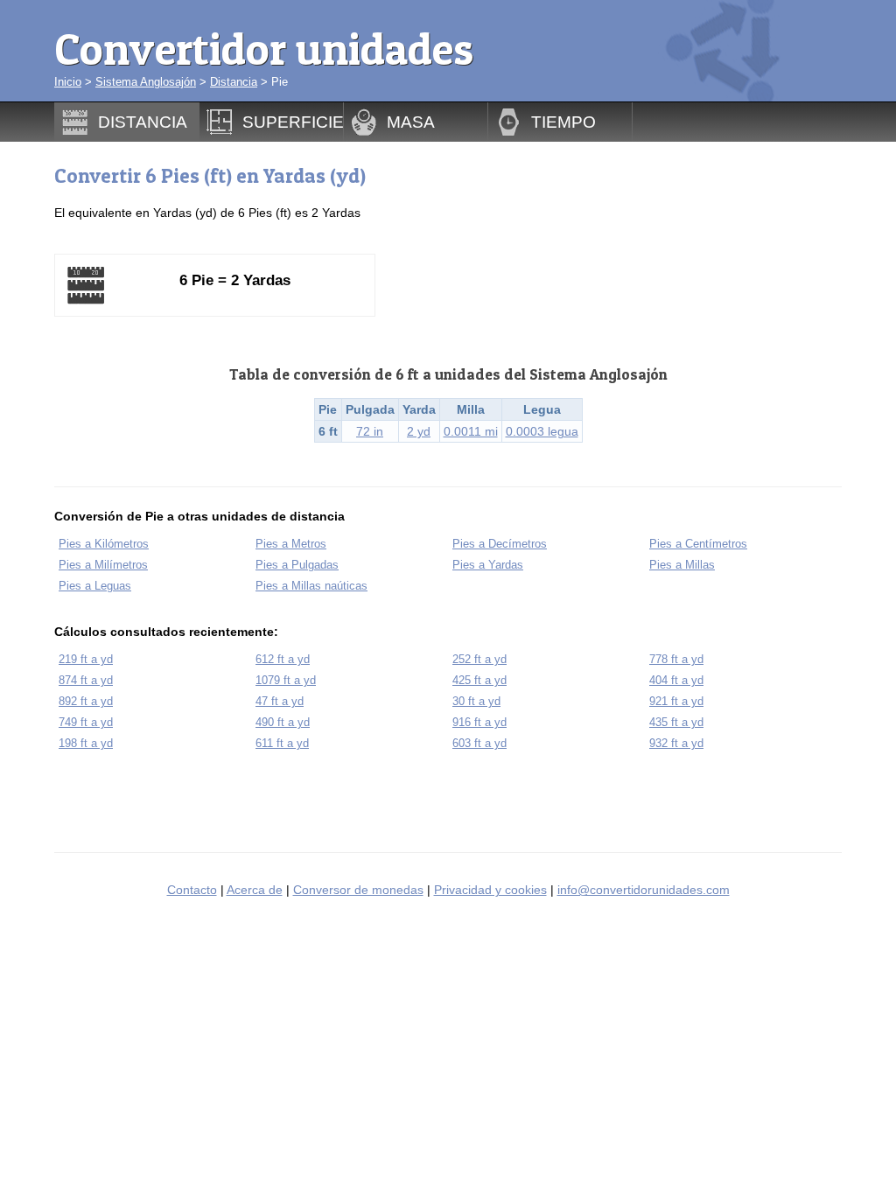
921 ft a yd (676, 701)
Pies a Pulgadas (297, 564)
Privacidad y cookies (490, 890)
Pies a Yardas (487, 564)
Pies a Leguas (95, 585)
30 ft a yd (476, 701)
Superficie (293, 121)
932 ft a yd (676, 743)
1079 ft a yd (286, 680)
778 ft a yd (676, 659)
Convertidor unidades (263, 48)
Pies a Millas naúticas (312, 585)
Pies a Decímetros (499, 543)
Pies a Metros (291, 543)
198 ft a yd (86, 743)
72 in (369, 431)
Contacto (192, 890)
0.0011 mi (471, 431)
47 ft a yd (280, 701)
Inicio (67, 81)
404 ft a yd (676, 680)
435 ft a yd (676, 722)
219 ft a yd (86, 659)
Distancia (233, 81)
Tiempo (563, 121)
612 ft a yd (283, 659)
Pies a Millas (682, 564)
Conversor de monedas (358, 890)
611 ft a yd (282, 743)
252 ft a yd (479, 659)
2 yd (418, 431)
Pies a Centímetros (698, 543)
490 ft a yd (283, 722)
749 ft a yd (86, 722)
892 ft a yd (86, 701)
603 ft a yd (479, 743)
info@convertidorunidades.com (643, 890)
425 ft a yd (479, 680)
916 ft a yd (479, 722)
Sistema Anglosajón (145, 81)
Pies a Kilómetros (104, 543)
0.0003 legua (542, 431)
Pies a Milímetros (103, 564)
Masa (411, 121)
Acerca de (255, 890)
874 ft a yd (86, 680)
